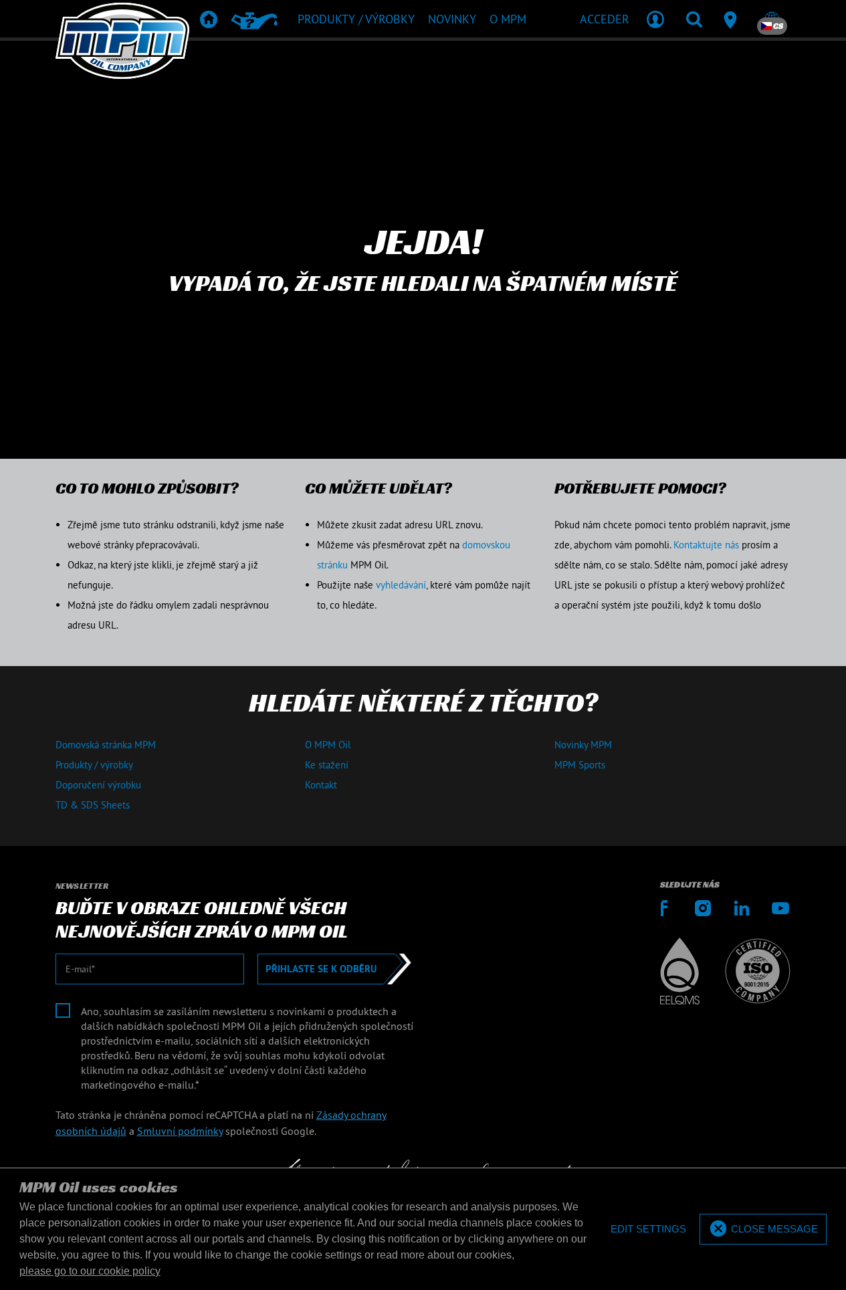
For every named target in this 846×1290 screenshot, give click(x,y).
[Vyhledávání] (694, 18)
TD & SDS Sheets (93, 804)
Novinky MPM (583, 744)
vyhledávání (401, 584)
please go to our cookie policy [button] (90, 1271)
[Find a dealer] (733, 18)
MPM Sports (579, 764)
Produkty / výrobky (94, 764)
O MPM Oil (327, 744)
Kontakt (321, 784)
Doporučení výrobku (98, 784)
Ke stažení (326, 764)
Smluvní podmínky (180, 1131)
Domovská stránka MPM (106, 744)
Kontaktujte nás (706, 544)
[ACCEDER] (655, 18)
